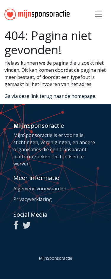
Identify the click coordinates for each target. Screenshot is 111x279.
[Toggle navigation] (99, 14)
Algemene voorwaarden (39, 188)
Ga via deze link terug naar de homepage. (50, 96)
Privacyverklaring (32, 199)
